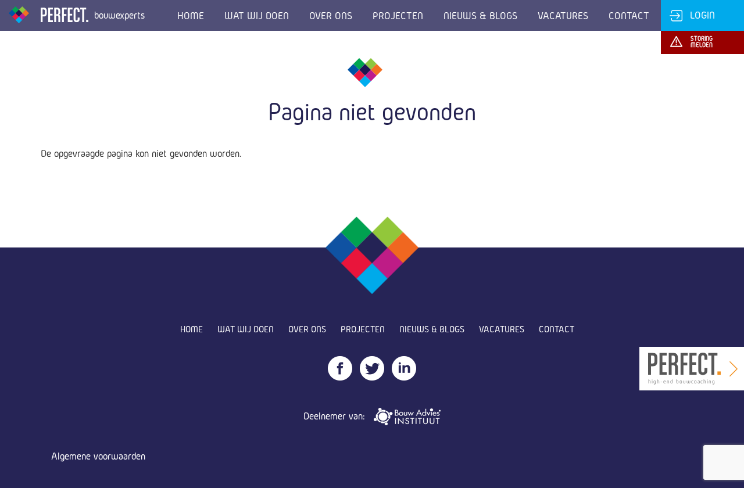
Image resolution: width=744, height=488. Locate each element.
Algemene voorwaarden (98, 455)
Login (702, 14)
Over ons (330, 15)
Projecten (398, 15)
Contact (629, 15)
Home (190, 15)
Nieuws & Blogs (480, 15)
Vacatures (563, 15)
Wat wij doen (256, 15)
